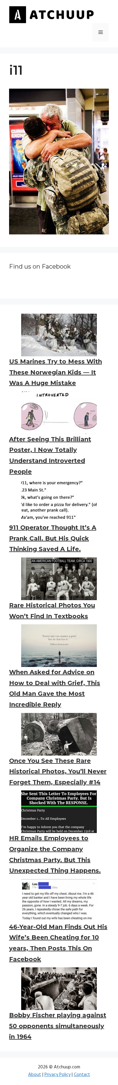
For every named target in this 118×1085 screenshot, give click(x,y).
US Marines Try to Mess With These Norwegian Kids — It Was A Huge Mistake (55, 372)
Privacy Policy (57, 1074)
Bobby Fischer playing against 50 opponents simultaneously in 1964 (57, 1025)
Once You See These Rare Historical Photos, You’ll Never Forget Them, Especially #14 (58, 771)
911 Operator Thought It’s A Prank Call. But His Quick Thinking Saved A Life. (52, 538)
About (34, 1074)
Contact (82, 1074)
